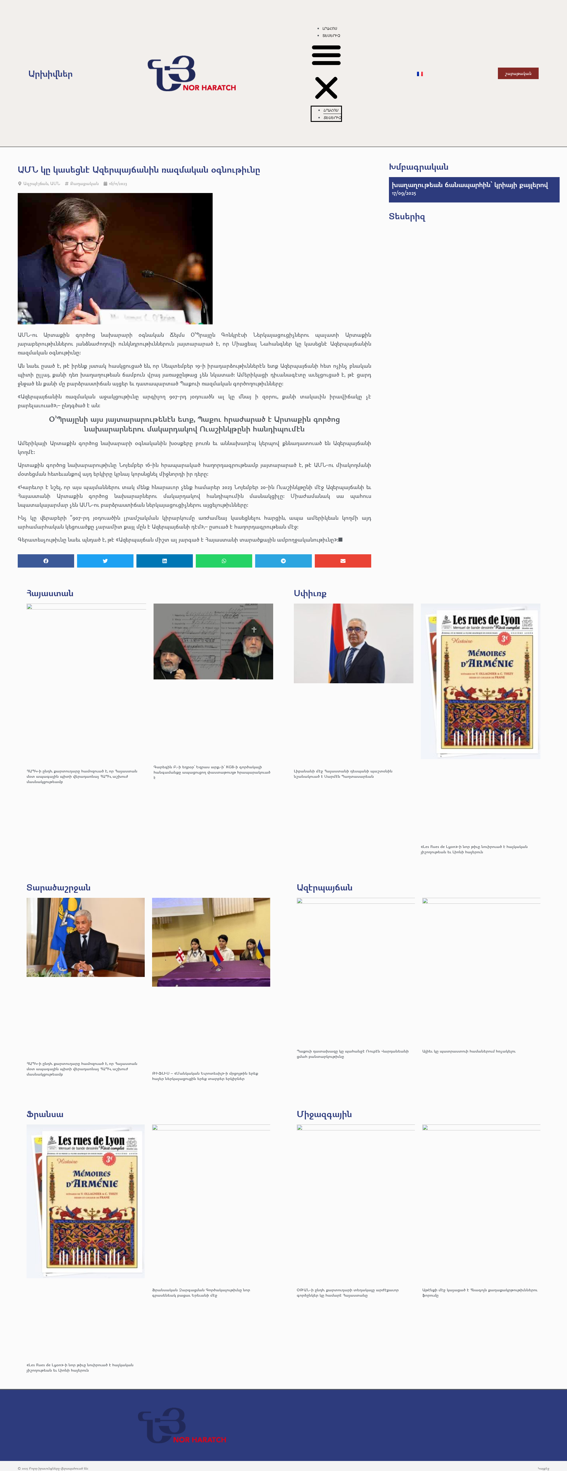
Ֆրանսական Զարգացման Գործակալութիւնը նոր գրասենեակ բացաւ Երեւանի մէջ (201, 1292)
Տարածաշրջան (59, 887)
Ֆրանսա (45, 1114)
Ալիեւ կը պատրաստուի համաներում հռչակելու (469, 1051)
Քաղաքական (84, 183)
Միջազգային (324, 1114)
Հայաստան (50, 593)
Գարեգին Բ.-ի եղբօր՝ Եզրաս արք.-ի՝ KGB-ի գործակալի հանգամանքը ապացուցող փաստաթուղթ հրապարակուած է (212, 772)
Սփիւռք (310, 593)
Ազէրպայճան (325, 887)
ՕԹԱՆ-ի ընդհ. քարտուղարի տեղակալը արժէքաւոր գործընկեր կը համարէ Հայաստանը (348, 1292)
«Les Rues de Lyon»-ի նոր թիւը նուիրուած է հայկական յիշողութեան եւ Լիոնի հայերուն (474, 849)
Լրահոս (329, 29)
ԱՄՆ (55, 183)
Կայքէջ (543, 1468)
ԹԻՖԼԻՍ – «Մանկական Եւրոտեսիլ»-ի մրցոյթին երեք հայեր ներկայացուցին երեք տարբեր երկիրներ (205, 1075)
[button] (326, 72)
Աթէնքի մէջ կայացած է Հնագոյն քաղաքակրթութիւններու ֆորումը (479, 1292)
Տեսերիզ (331, 36)
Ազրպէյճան (35, 183)
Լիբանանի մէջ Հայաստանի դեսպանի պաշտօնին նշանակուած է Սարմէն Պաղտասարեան (343, 773)
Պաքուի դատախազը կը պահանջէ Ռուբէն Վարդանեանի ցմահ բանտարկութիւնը (353, 1053)
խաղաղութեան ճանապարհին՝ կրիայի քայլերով (470, 184)
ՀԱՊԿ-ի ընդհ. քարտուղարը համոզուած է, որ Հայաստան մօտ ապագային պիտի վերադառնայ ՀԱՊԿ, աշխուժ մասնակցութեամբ (82, 776)
